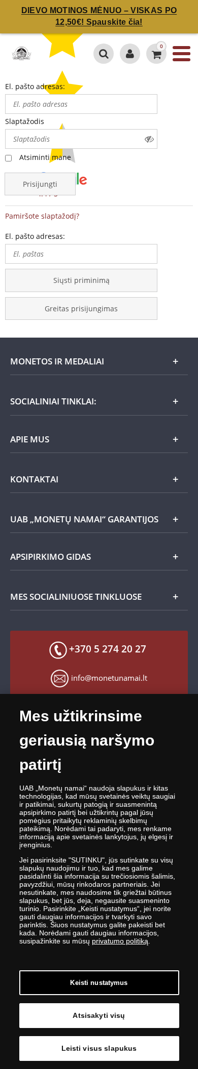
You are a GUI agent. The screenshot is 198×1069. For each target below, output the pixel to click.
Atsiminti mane (45, 157)
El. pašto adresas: (35, 86)
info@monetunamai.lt (109, 678)
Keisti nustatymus (98, 982)
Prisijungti (40, 184)
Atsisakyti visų (99, 1015)
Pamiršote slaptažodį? (42, 216)
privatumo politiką (120, 941)
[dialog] (99, 881)
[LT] (21, 53)
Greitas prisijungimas (81, 308)
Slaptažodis (24, 121)
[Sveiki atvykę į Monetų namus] (130, 54)
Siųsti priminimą (81, 280)
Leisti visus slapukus (99, 1048)
